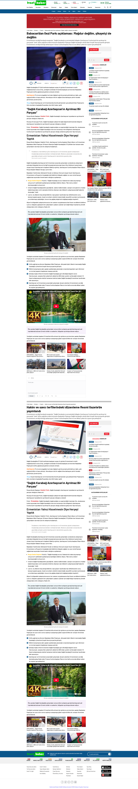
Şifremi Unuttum (91, 771)
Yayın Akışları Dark (44, 769)
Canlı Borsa (56, 766)
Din (69, 11)
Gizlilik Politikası (63, 787)
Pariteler (87, 760)
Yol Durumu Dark (31, 769)
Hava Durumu (58, 760)
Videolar (82, 7)
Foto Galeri (74, 7)
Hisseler (78, 760)
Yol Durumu (96, 760)
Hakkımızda (52, 787)
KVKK (73, 787)
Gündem (46, 7)
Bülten (64, 11)
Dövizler (68, 769)
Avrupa (59, 11)
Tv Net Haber (30, 30)
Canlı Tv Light (30, 771)
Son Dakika (30, 7)
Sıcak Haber (80, 775)
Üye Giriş (89, 766)
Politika (84, 11)
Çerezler (69, 787)
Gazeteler (97, 7)
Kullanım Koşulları (79, 787)
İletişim (57, 787)
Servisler (38, 7)
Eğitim (73, 11)
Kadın (66, 7)
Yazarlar (90, 7)
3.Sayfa (53, 11)
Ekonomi (53, 7)
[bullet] (48, 396)
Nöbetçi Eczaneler (44, 771)
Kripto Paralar (107, 760)
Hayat (79, 11)
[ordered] (46, 396)
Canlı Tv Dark (43, 766)
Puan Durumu (69, 760)
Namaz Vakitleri (37, 760)
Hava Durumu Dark (31, 766)
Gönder (31, 396)
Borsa (28, 760)
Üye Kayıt (89, 769)
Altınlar (68, 766)
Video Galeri (80, 769)
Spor (60, 7)
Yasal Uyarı (86, 787)
